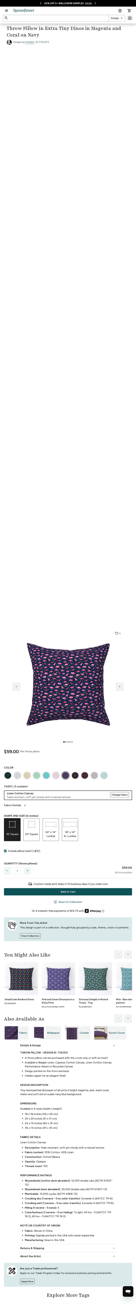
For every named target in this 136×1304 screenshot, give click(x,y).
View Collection (30, 936)
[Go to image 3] (68, 742)
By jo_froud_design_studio (53, 1006)
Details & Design (67, 1045)
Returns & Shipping (67, 1248)
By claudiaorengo (123, 1006)
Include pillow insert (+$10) (24, 851)
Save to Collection (68, 902)
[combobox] (117, 18)
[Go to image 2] (66, 742)
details (88, 3)
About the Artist (67, 1256)
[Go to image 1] (64, 742)
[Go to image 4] (70, 742)
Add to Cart (68, 891)
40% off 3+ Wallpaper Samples (64, 3)
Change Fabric (119, 794)
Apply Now (27, 1281)
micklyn (30, 42)
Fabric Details (15, 805)
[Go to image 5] (72, 742)
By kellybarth (10, 1003)
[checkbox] (5, 851)
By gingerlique (85, 1006)
